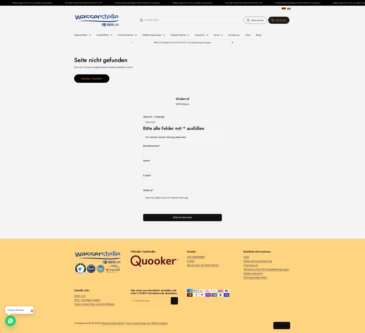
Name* (146, 160)
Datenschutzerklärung (258, 261)
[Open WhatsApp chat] (10, 320)
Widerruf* (148, 190)
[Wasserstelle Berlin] (97, 20)
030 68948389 (196, 257)
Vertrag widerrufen (255, 277)
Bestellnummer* (151, 146)
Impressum (251, 265)
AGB (246, 257)
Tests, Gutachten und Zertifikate (94, 304)
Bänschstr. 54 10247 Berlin (203, 265)
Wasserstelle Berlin (113, 323)
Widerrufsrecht (253, 273)
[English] (289, 8)
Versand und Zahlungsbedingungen (266, 269)
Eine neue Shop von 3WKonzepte (147, 323)
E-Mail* (147, 175)
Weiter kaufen (92, 78)
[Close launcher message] (31, 309)
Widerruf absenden (182, 217)
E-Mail (190, 261)
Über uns (80, 295)
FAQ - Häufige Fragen (87, 300)
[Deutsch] (283, 9)
